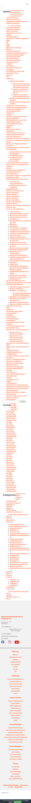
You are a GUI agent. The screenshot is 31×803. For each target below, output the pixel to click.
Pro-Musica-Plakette (15, 754)
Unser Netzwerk (11, 372)
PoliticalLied (13, 559)
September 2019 (11, 491)
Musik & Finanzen (12, 198)
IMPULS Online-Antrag (13, 129)
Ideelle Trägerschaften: (13, 122)
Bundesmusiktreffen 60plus (15, 55)
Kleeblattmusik (14, 546)
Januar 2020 (10, 484)
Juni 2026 (13, 406)
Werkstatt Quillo (15, 279)
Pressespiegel (10, 320)
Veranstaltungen (11, 376)
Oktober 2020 (10, 469)
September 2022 (11, 437)
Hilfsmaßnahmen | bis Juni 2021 (16, 120)
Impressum (10, 125)
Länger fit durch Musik (13, 512)
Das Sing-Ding (14, 219)
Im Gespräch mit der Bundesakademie (16, 158)
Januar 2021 (10, 466)
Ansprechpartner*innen (14, 33)
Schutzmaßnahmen (12, 328)
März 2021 (9, 462)
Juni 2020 (9, 475)
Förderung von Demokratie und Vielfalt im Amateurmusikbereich (17, 106)
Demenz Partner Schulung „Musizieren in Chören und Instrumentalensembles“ (21, 85)
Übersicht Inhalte (11, 365)
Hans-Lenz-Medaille (12, 118)
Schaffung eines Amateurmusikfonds (16, 182)
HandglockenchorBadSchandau (20, 535)
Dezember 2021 (11, 446)
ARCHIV (8, 35)
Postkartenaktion (15, 26)
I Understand (17, 802)
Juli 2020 (9, 473)
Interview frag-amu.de (13, 136)
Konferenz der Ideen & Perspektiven (17, 163)
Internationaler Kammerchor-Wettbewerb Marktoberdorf (15, 134)
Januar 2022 (10, 444)
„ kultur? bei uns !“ (15, 212)
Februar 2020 (10, 482)
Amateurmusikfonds (13, 23)
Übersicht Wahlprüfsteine (14, 368)
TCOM (8, 577)
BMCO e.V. (9, 49)
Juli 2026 (13, 404)
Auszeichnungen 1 (12, 37)
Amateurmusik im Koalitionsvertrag (14, 17)
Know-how (9, 145)
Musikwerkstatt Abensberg (18, 255)
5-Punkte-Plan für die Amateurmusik (17, 11)
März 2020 (9, 480)
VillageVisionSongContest (18, 564)
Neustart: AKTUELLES (16, 289)
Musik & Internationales (14, 202)
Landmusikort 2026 (12, 177)
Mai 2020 (9, 477)
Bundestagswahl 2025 (13, 57)
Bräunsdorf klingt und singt (18, 217)
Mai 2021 (9, 458)
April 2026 (14, 409)
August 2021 (10, 453)
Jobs (15, 671)
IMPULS (8, 127)
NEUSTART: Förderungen (14, 306)
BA (16, 499)
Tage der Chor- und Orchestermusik (17, 329)
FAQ (7, 77)
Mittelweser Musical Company (19, 248)
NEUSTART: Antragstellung (18, 290)
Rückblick (9, 324)
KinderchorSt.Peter (16, 543)
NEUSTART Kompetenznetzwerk (19, 287)
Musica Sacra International (15, 191)
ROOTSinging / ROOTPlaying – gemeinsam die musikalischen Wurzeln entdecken (19, 268)
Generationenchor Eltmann (18, 230)
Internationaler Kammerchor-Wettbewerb (15, 737)
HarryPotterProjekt (16, 539)
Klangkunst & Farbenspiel (18, 242)
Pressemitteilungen (12, 319)
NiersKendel (13, 555)
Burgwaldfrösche (15, 528)
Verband (9, 378)
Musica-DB (9, 520)
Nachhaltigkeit (16, 718)
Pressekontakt (11, 317)
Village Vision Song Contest (18, 277)
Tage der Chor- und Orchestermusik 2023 (16, 333)
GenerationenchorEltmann (18, 534)
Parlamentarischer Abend (14, 311)
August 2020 (10, 471)
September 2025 (11, 420)
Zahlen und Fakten (12, 398)
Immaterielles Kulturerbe (14, 124)
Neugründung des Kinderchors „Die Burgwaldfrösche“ (19, 258)
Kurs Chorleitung (11, 174)
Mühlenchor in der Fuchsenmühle (15, 252)
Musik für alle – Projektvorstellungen (18, 205)
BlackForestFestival (16, 524)
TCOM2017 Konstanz (12, 350)
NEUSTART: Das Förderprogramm (20, 297)
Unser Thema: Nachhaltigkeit (15, 374)
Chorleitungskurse (12, 62)
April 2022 (9, 440)
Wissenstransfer (11, 394)
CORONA (9, 64)
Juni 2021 (9, 457)
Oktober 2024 (10, 427)
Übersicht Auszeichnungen (14, 363)
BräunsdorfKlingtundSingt (18, 526)
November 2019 (11, 487)
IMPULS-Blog (10, 510)
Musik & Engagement (13, 196)
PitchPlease (13, 262)
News (8, 308)
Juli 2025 (9, 422)
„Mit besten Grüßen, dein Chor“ (19, 213)
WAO (7, 595)
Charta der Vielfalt (12, 58)
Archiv (15, 693)
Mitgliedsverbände (12, 189)
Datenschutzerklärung (13, 68)
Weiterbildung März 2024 (17, 514)
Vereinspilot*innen (12, 379)
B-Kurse (18, 497)
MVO (7, 522)
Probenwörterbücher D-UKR (15, 322)
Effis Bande (13, 224)
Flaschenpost (14, 226)
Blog (7, 44)
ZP (7, 599)
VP (7, 593)
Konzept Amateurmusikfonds (15, 170)
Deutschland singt (12, 73)
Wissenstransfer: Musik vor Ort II (16, 396)
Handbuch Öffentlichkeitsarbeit (16, 116)
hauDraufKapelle (15, 541)
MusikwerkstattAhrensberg (18, 553)
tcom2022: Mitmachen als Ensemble (17, 356)
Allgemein (19, 494)
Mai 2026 (13, 407)
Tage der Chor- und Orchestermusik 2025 (16, 340)
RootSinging (13, 561)
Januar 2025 (10, 426)
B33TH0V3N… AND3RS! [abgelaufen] (17, 38)
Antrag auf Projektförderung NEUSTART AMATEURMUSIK (22, 294)
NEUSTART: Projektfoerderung (19, 302)
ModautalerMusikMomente (18, 548)
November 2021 (11, 447)
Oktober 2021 (10, 449)
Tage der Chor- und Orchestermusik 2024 (16, 337)
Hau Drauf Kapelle (15, 235)
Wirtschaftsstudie (12, 390)
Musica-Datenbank (12, 193)
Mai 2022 (9, 438)
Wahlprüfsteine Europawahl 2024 (16, 385)
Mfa (7, 516)
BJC (7, 42)
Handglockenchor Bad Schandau (20, 232)
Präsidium (9, 315)
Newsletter (9, 309)
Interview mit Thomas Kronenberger (17, 138)
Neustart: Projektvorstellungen (19, 304)
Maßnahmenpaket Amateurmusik (17, 179)
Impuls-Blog (10, 131)
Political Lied (14, 264)
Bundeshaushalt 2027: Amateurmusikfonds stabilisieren (17, 52)
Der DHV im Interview (16, 155)
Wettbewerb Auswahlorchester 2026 (17, 387)
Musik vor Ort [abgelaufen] (14, 209)
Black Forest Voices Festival (18, 215)
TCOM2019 (13, 582)
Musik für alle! (10, 207)
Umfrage (9, 370)
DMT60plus (9, 505)
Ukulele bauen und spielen (18, 275)
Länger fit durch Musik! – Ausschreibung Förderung (21, 95)
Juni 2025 (9, 424)
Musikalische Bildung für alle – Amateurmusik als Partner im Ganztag (18, 281)
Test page (9, 358)
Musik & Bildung (11, 194)
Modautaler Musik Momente (19, 250)
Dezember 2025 (11, 415)
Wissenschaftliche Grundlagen (16, 392)
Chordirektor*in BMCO (13, 60)
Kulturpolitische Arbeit (13, 172)
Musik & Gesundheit (12, 200)
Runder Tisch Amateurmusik (15, 326)
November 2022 (11, 435)
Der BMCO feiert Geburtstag (15, 71)
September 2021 (11, 451)
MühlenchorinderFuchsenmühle (20, 550)
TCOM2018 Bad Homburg (14, 352)
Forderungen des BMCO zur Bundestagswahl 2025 (15, 110)
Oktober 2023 (10, 433)
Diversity (9, 75)
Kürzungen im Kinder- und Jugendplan (18, 175)
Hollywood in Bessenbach (18, 237)
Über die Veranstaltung (13, 361)
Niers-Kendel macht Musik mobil (20, 261)
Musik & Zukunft (11, 203)
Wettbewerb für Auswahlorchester (17, 388)
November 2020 (11, 467)
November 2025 (11, 416)
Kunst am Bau (14, 161)
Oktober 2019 (10, 489)
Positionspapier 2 (11, 313)
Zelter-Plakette (11, 399)
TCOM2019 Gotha (11, 354)
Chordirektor (10, 501)
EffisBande (13, 530)
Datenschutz (10, 66)
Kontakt (9, 168)
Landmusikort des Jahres (15, 684)
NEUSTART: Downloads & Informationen (17, 299)
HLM (7, 506)
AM (17, 496)
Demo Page (9, 69)
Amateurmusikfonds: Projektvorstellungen (13, 28)
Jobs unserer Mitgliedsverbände (16, 144)
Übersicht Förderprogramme (15, 679)
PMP (7, 573)
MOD (8, 518)
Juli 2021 (9, 455)
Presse (8, 575)
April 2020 (9, 478)
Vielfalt (8, 381)
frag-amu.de (10, 113)
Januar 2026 (10, 413)
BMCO (8, 46)
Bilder (8, 40)
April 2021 (9, 460)
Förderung (9, 78)
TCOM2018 (13, 580)
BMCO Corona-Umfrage (13, 48)
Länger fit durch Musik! (17, 81)
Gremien (9, 115)
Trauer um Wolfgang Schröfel (15, 359)
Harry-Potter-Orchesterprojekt (19, 233)
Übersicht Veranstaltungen (15, 367)
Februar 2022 (10, 442)
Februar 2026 (10, 411)
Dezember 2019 (11, 486)
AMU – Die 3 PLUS (11, 31)
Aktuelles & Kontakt (16, 14)
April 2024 (9, 429)
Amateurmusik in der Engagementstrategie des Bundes (17, 20)
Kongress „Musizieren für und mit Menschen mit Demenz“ (21, 91)
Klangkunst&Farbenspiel (17, 544)
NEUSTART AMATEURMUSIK (14, 284)
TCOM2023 (13, 585)
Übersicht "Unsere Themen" (15, 701)
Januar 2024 (10, 431)
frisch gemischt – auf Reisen (18, 228)
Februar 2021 (10, 464)
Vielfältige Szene (11, 383)
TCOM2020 (13, 583)
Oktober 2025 (10, 418)
